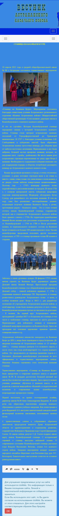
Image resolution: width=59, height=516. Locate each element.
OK (8, 511)
